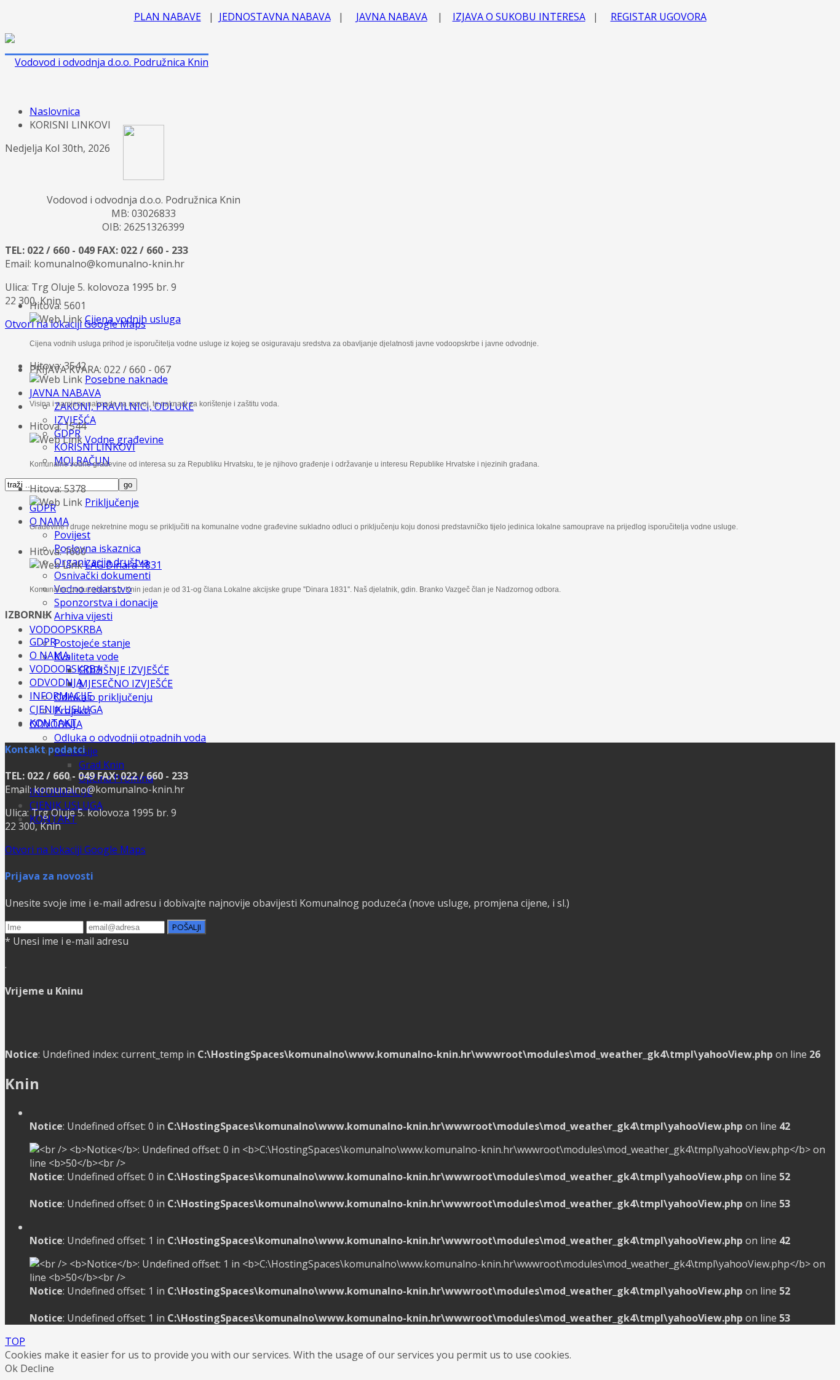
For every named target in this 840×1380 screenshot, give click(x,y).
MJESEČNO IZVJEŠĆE (126, 683)
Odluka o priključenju (103, 697)
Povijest (72, 535)
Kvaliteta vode (86, 656)
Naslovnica (55, 111)
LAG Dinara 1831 (123, 565)
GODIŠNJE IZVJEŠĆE (124, 670)
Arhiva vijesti (83, 616)
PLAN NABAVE (167, 16)
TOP (15, 1341)
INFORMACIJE (61, 696)
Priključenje (112, 502)
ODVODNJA (56, 682)
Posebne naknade (126, 379)
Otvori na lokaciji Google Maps (75, 849)
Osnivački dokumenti (102, 575)
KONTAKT (53, 723)
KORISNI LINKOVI (94, 447)
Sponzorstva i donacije (106, 602)
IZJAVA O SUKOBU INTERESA (519, 16)
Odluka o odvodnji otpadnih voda (130, 737)
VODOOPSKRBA (66, 629)
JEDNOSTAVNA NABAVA (275, 16)
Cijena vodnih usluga (133, 319)
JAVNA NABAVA (391, 16)
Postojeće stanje (92, 643)
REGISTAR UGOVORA (659, 16)
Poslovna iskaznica (97, 548)
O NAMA (49, 655)
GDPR (43, 642)
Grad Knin (101, 764)
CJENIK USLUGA (66, 805)
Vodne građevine (124, 439)
